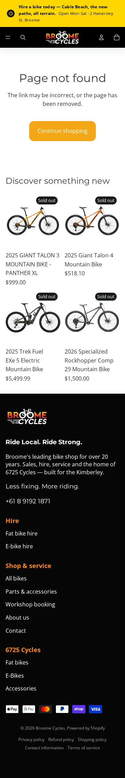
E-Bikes (15, 675)
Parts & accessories (31, 591)
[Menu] (8, 37)
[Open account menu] (101, 37)
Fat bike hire (22, 533)
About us (17, 617)
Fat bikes (17, 662)
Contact (16, 630)
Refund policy (61, 739)
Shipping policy (92, 739)
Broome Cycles (50, 728)
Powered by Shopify (86, 728)
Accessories (21, 688)
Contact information (44, 748)
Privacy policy (31, 739)
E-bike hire (19, 546)
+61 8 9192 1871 (28, 501)
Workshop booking (30, 604)
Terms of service (84, 748)
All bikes (16, 578)
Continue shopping (63, 131)
